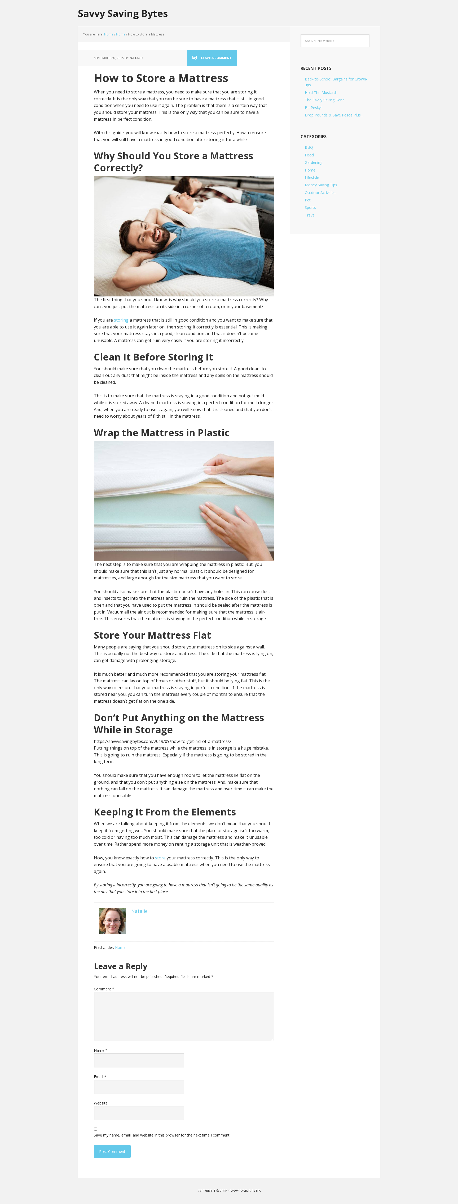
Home (120, 947)
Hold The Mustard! (321, 92)
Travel (310, 215)
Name (101, 1050)
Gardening (313, 162)
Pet (308, 199)
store (160, 858)
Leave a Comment (216, 58)
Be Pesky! (313, 107)
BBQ (309, 147)
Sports (310, 207)
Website (101, 1103)
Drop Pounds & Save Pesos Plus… (334, 115)
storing (121, 320)
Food (309, 154)
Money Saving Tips (321, 184)
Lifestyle (312, 177)
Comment (104, 988)
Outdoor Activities (320, 192)
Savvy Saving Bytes (123, 13)
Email (100, 1076)
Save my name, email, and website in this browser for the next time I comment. (162, 1135)
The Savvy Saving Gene (325, 99)
